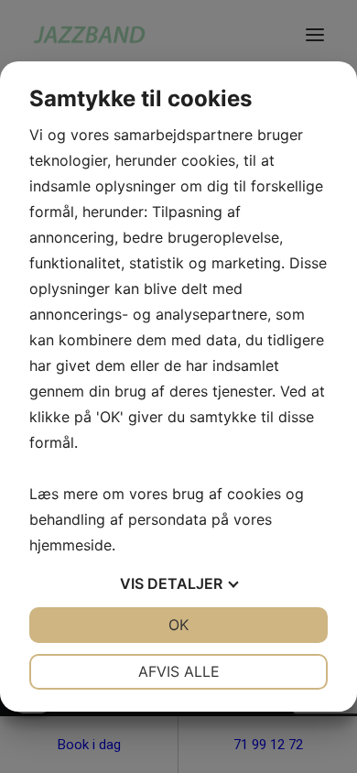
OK (178, 624)
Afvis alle (179, 671)
